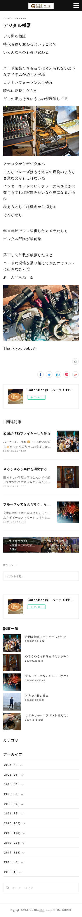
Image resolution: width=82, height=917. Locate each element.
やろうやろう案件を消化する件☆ (28, 469)
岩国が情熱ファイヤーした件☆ (27, 433)
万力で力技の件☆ (37, 695)
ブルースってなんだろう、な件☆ (28, 504)
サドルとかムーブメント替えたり (47, 715)
